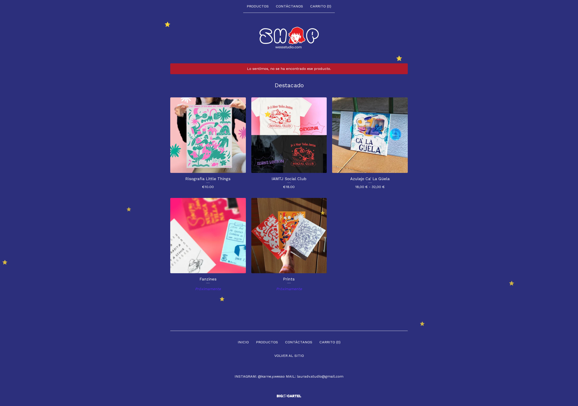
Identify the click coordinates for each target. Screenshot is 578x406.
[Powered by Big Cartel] (289, 396)
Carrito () (320, 6)
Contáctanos (289, 6)
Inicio (243, 342)
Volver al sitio (289, 355)
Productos (258, 6)
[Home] (289, 38)
